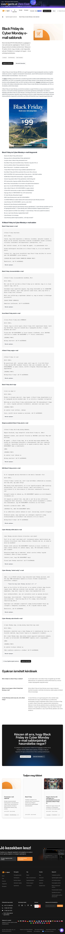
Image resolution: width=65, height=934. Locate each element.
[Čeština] (23, 921)
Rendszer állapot (17, 880)
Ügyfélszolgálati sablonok (11, 16)
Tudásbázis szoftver (56, 875)
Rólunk (27, 875)
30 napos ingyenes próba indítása (6, 859)
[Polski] (62, 921)
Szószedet (41, 877)
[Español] (34, 921)
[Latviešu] (55, 921)
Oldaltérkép (29, 931)
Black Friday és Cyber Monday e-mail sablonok (29, 16)
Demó (54, 10)
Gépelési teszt (42, 885)
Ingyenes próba (47, 10)
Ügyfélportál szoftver (56, 892)
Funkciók (4, 881)
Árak (3, 878)
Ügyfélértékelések (30, 880)
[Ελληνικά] (30, 921)
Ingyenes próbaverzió (8, 63)
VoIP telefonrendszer (56, 880)
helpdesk (40, 747)
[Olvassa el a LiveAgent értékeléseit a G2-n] (38, 906)
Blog (40, 875)
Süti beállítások (37, 931)
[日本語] (50, 921)
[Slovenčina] (38, 923)
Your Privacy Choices (49, 931)
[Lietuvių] (53, 921)
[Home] (2, 16)
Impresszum (28, 885)
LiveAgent (26, 43)
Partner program (29, 883)
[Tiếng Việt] (47, 923)
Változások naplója (18, 883)
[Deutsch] (27, 921)
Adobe (5, 78)
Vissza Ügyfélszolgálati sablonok (11, 661)
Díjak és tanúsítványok (31, 877)
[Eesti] (37, 921)
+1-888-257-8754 (8, 908)
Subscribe (60, 905)
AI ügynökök (14, 11)
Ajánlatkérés (16, 885)
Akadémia (41, 880)
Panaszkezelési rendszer (57, 889)
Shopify (38, 82)
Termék (20, 10)
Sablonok (41, 883)
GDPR (59, 929)
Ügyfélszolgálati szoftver (57, 877)
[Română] (33, 923)
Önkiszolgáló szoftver (56, 883)
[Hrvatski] (43, 921)
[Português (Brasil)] (31, 923)
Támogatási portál (17, 875)
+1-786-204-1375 (8, 910)
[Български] (21, 921)
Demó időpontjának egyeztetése (22, 859)
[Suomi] (39, 921)
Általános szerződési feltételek (26, 929)
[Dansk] (25, 921)
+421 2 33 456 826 (8, 905)
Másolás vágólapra (9, 264)
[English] (32, 921)
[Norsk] (59, 921)
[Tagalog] (45, 923)
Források (26, 10)
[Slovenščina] (40, 923)
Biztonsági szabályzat (39, 929)
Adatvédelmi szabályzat (51, 929)
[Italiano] (48, 921)
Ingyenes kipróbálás (25, 661)
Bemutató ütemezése (20, 63)
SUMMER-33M (7, 6)
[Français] (41, 921)
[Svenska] (42, 923)
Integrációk (4, 883)
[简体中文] (49, 923)
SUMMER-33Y (19, 6)
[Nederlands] (57, 921)
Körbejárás (4, 886)
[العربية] (18, 921)
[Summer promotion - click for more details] (32, 4)
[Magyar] (46, 921)
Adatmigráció (16, 877)
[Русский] (35, 923)
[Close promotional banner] (63, 2)
